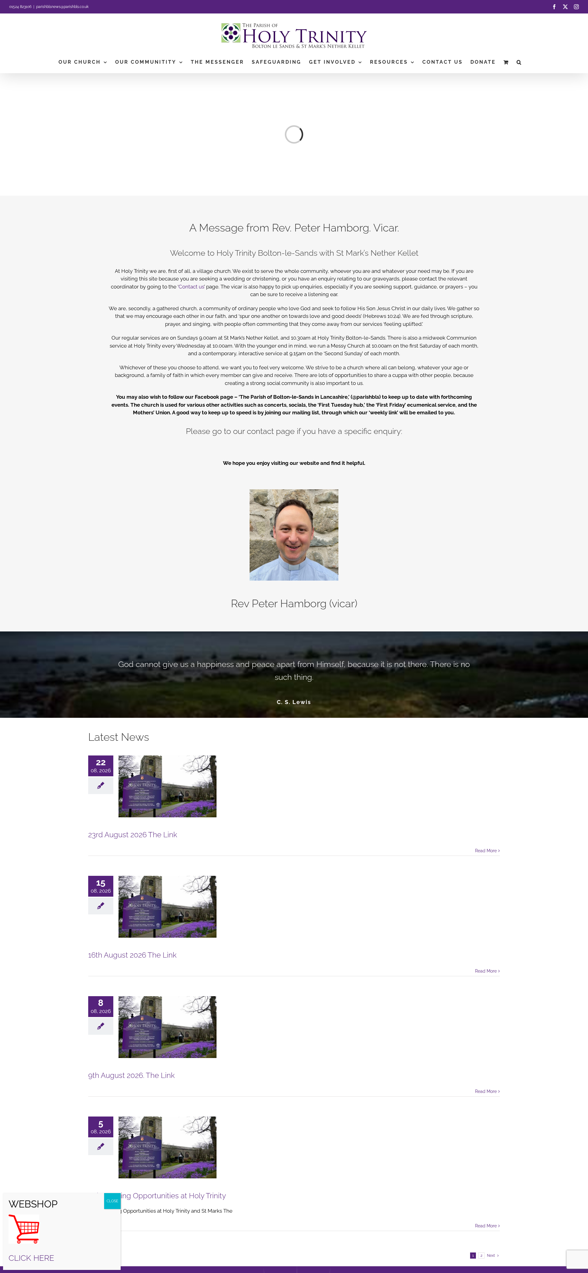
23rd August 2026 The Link (132, 834)
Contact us (191, 287)
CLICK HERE (31, 1258)
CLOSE (112, 1201)
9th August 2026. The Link (131, 1075)
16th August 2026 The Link (132, 955)
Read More (486, 850)
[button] (519, 62)
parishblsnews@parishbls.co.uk (62, 7)
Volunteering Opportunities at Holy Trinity (157, 1195)
